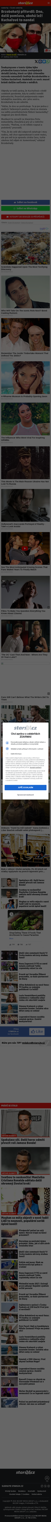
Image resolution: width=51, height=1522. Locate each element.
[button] (26, 754)
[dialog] (26, 761)
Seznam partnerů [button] (35, 767)
